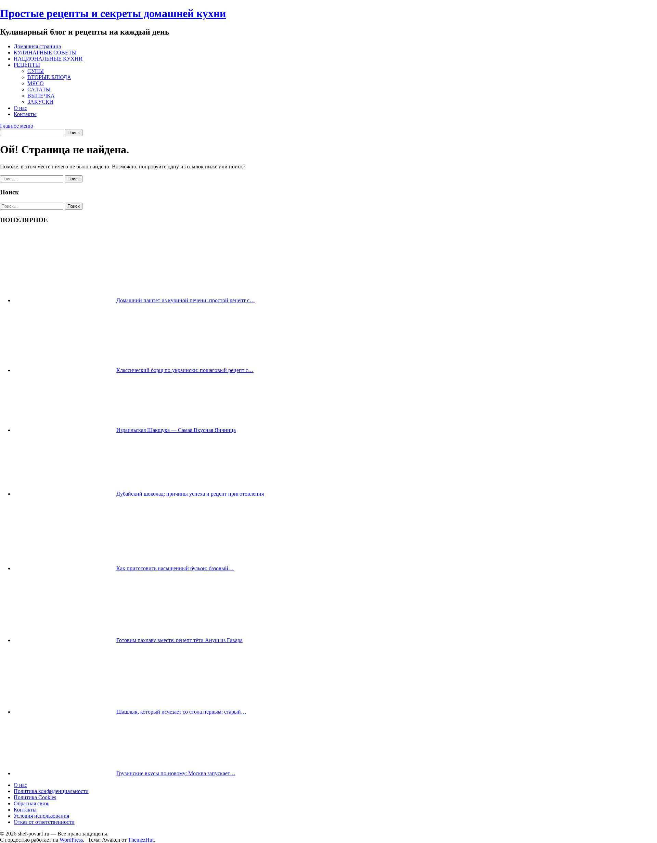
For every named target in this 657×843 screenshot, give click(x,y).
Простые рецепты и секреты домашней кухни (113, 13)
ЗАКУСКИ (40, 102)
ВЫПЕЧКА (41, 96)
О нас (20, 108)
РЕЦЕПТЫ (27, 65)
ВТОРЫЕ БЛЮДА (49, 77)
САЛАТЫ (39, 89)
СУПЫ (35, 71)
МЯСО (35, 83)
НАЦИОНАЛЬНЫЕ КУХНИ (48, 59)
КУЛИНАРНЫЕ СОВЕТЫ (45, 52)
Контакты (25, 114)
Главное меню (16, 126)
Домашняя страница (37, 46)
